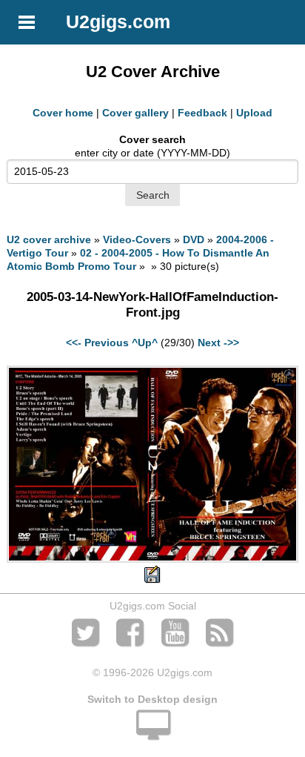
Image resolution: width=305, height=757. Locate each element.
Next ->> (218, 342)
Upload (254, 113)
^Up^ (145, 342)
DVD (193, 239)
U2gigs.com (118, 21)
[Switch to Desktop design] (152, 733)
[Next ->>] (152, 559)
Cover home (63, 113)
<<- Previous (97, 342)
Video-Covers (137, 239)
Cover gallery (135, 113)
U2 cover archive (49, 239)
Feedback (202, 113)
